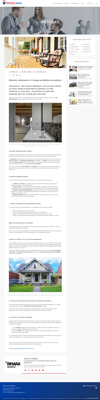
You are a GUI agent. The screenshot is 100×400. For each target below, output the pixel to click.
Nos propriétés (57, 3)
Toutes (72, 44)
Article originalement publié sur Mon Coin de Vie (21, 348)
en (96, 3)
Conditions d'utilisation (75, 398)
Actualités (73, 51)
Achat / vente (74, 49)
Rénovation (87, 49)
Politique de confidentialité (61, 398)
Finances (86, 44)
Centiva (95, 398)
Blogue (66, 3)
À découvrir (74, 46)
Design (72, 54)
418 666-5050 (9, 391)
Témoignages (75, 3)
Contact (89, 3)
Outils (83, 3)
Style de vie (87, 51)
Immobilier (14, 72)
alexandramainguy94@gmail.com (16, 392)
